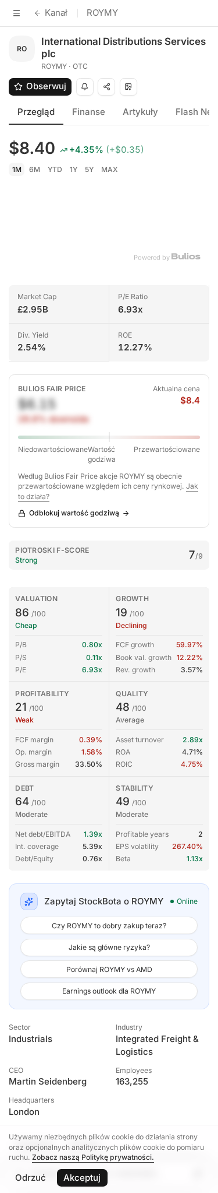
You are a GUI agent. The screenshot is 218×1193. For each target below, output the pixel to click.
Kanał (56, 12)
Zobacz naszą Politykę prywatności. (93, 1157)
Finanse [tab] (88, 111)
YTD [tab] (55, 169)
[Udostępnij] (106, 87)
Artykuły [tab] (140, 111)
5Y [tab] (89, 169)
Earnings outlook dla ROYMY (109, 991)
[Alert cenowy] (85, 87)
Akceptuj (82, 1177)
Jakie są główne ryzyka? (109, 947)
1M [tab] (17, 169)
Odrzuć (30, 1177)
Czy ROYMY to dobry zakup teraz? (109, 925)
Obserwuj (46, 86)
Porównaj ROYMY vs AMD (109, 969)
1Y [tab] (73, 169)
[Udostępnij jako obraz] (128, 87)
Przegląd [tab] (36, 111)
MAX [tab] (109, 169)
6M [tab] (34, 169)
